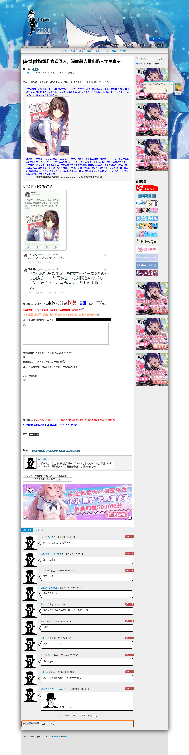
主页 (105, 45)
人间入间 (29, 72)
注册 (153, 38)
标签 (148, 63)
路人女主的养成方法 (50, 451)
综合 (140, 63)
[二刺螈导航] (147, 241)
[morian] (147, 265)
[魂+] (147, 187)
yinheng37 (45, 671)
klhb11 (44, 638)
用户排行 (56, 736)
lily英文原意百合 (72, 451)
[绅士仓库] (147, 202)
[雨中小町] (147, 195)
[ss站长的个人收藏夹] (147, 225)
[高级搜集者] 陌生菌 (50, 553)
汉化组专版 (128, 45)
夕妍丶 (44, 604)
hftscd (43, 621)
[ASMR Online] (147, 257)
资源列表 (115, 45)
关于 (48, 736)
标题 (157, 63)
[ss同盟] (147, 233)
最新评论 (39, 529)
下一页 (74, 715)
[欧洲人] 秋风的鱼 (49, 587)
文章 (64, 50)
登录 (160, 38)
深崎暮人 (36, 451)
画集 (98, 50)
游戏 (81, 50)
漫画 (90, 50)
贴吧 (65, 736)
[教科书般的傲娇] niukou (52, 688)
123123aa (45, 570)
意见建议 (141, 45)
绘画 (114, 50)
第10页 (82, 715)
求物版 (160, 45)
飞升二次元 (46, 536)
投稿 (151, 45)
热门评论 (27, 529)
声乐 (106, 50)
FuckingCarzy (47, 655)
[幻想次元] (147, 272)
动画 (73, 50)
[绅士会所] (147, 217)
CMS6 (62, 451)
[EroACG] (147, 210)
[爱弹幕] (147, 249)
